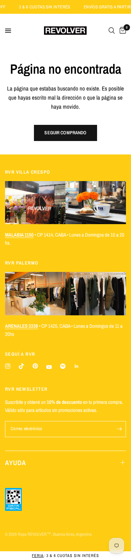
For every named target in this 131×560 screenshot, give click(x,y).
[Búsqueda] (111, 30)
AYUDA (15, 462)
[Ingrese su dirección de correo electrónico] (119, 429)
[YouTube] (49, 367)
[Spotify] (63, 366)
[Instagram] (7, 366)
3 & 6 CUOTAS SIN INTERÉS (48, 7)
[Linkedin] (76, 366)
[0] (121, 30)
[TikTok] (21, 366)
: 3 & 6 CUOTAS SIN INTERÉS (65, 555)
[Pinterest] (35, 366)
